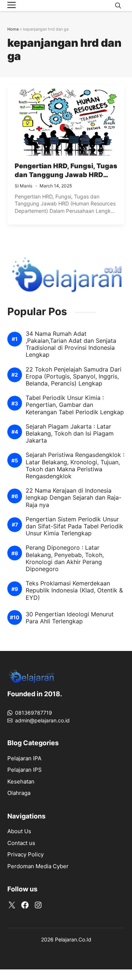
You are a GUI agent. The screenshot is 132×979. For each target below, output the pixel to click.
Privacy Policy (25, 854)
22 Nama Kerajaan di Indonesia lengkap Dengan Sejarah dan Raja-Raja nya (73, 497)
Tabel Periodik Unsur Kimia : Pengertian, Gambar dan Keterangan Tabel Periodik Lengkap (75, 404)
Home (13, 29)
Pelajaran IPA (24, 758)
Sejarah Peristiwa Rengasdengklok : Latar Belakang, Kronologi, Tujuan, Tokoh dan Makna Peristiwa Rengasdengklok (75, 465)
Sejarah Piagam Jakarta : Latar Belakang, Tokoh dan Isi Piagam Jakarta (70, 433)
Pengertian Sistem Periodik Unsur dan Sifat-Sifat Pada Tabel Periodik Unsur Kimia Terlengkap (74, 526)
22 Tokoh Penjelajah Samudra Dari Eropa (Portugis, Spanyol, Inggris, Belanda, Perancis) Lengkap (73, 376)
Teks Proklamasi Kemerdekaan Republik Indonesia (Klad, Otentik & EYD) (74, 590)
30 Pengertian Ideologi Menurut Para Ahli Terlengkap (70, 618)
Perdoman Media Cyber (38, 866)
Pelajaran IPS (24, 769)
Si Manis (23, 186)
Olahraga (18, 792)
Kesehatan (20, 781)
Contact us (21, 842)
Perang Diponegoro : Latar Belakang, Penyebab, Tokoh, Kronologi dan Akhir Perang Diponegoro (65, 558)
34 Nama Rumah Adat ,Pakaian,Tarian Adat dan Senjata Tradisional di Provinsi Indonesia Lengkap (71, 344)
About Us (19, 831)
